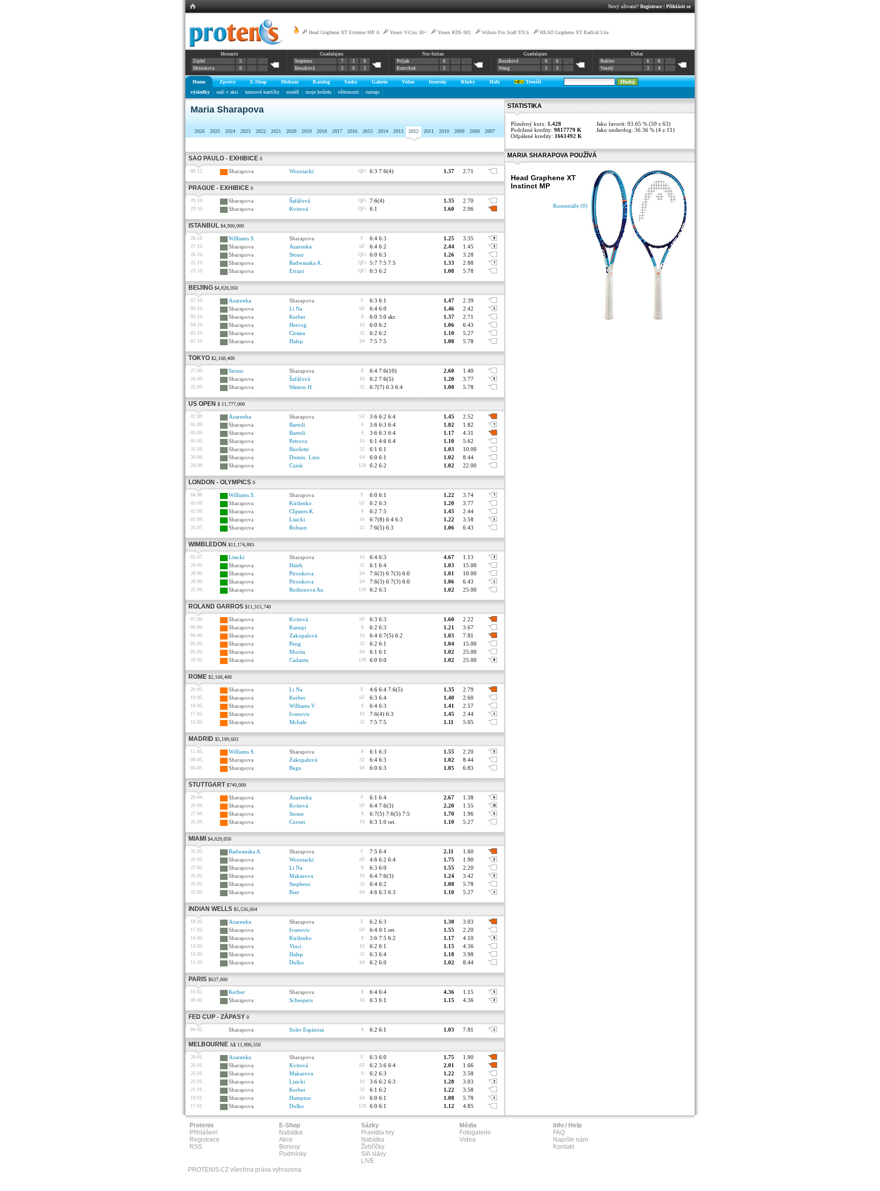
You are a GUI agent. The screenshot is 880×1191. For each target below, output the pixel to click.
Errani (296, 271)
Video (408, 82)
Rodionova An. (307, 590)
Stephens (304, 61)
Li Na (295, 309)
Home (199, 82)
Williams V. (302, 706)
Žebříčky (372, 1146)
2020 (291, 131)
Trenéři (532, 82)
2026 (200, 131)
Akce (286, 1139)
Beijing (200, 287)
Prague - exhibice (218, 187)
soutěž (292, 92)
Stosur (296, 255)
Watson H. (301, 387)
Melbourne (208, 1044)
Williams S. (242, 238)
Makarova (301, 876)
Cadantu (299, 660)
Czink (296, 465)
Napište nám (570, 1139)
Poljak (403, 61)
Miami (197, 838)
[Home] (234, 45)
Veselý (607, 68)
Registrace (651, 6)
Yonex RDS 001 (454, 32)
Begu (295, 768)
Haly (494, 82)
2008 (475, 131)
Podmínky (293, 1153)
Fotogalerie (475, 1132)
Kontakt (563, 1146)
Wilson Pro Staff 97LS (505, 32)
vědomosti (348, 92)
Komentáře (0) (570, 206)
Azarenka (300, 246)
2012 (413, 131)
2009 (459, 131)
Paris (197, 979)
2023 (245, 131)
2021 (276, 131)
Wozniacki (301, 171)
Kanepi (297, 627)
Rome (197, 676)
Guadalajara (331, 54)
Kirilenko (300, 503)
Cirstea (297, 333)
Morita (297, 652)
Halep (296, 341)
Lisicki (297, 519)
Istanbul (203, 225)
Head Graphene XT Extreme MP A (344, 32)
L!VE (367, 1161)
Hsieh (295, 565)
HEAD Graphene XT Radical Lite (574, 32)
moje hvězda (318, 92)
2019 (306, 131)
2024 (230, 131)
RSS (195, 1146)
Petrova (298, 441)
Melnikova (203, 68)
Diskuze (289, 82)
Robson (298, 527)
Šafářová (299, 201)
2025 (215, 131)
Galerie (380, 82)
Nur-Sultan (433, 54)
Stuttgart (206, 784)
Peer (294, 892)
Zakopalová (303, 635)
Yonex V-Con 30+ (408, 32)
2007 (490, 131)
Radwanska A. (305, 263)
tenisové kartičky (262, 92)
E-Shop (258, 82)
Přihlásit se (678, 6)
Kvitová (298, 209)
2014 (383, 131)
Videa (467, 1139)
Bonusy (289, 1146)
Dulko (296, 962)
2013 (398, 131)
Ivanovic (299, 714)
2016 (352, 131)
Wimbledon (207, 544)
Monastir (229, 54)
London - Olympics (219, 482)
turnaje (372, 92)
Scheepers (301, 1000)
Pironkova (301, 573)
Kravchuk (406, 68)
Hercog (298, 325)
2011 (429, 131)
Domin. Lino (304, 457)
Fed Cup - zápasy (216, 1016)
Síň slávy (373, 1153)
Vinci (295, 946)
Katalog (321, 82)
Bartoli (297, 425)
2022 (261, 131)
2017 (337, 131)
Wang (504, 68)
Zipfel (199, 61)
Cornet (297, 822)
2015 (368, 131)
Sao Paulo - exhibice (223, 158)
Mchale (298, 722)
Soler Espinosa (306, 1030)
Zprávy (227, 82)
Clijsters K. (302, 511)
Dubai (637, 54)
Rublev (607, 61)
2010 (444, 131)
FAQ (559, 1132)
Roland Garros (215, 606)
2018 (322, 131)
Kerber (297, 317)
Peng (295, 644)
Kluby (468, 82)
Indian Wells (210, 908)
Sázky (351, 82)
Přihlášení (203, 1132)
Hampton (300, 1098)
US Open (202, 403)
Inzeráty (438, 82)
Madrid (200, 738)
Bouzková (305, 68)
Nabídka (290, 1132)
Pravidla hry (377, 1132)
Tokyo (199, 358)
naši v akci (227, 92)
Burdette (299, 449)
